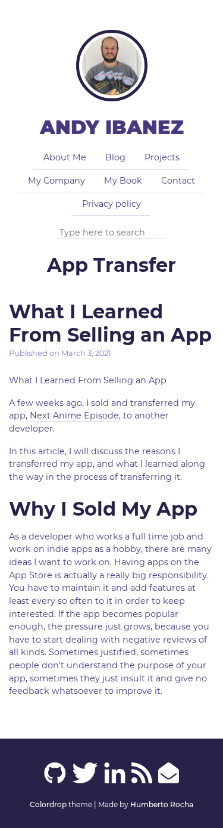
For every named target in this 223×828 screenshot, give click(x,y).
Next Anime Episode (74, 415)
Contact (178, 180)
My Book (123, 180)
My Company (56, 180)
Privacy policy (111, 204)
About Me (64, 157)
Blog (115, 157)
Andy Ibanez (112, 127)
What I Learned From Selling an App (110, 323)
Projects (162, 157)
